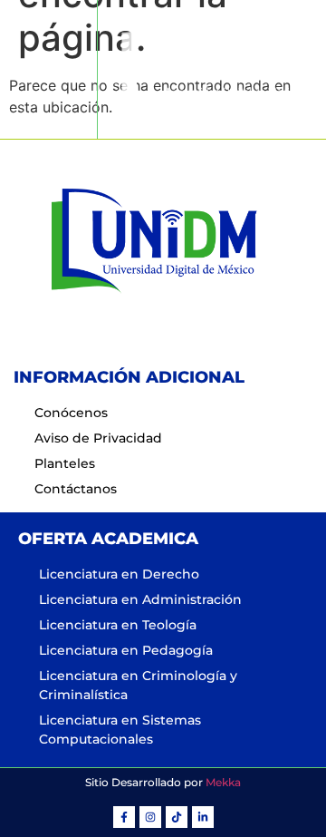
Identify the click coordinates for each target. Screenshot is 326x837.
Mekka (223, 782)
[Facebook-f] (124, 817)
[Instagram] (150, 817)
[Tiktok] (176, 817)
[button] (48, 69)
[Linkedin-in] (203, 817)
